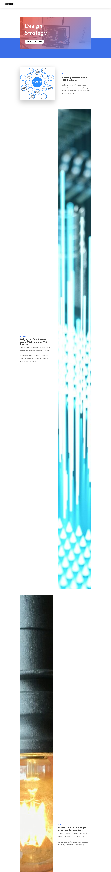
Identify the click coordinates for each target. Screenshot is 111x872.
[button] (108, 4)
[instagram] (104, 4)
